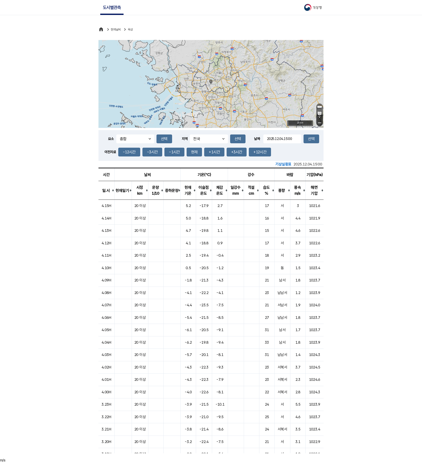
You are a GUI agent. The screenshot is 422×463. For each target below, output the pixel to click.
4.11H (106, 255)
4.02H (106, 367)
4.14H (106, 218)
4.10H (106, 268)
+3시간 (236, 152)
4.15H (106, 205)
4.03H (106, 354)
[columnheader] (106, 190)
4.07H (106, 305)
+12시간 (260, 152)
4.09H (106, 280)
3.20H (106, 441)
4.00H (106, 392)
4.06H (106, 317)
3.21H (106, 429)
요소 (111, 139)
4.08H (106, 293)
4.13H (106, 230)
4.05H (106, 330)
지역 (185, 139)
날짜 (257, 139)
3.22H (106, 417)
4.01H (106, 379)
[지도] (319, 113)
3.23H (106, 404)
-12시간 (129, 152)
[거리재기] (319, 106)
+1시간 (214, 152)
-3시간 (152, 152)
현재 (194, 152)
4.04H (106, 342)
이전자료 (110, 152)
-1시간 (174, 152)
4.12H (106, 243)
